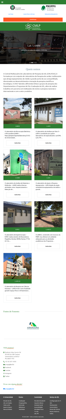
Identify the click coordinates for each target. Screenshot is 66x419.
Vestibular (22, 409)
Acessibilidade (38, 407)
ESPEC (17, 229)
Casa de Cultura (38, 403)
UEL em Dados (7, 403)
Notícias (11, 14)
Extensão (21, 405)
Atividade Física (38, 409)
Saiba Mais (17, 143)
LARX (48, 126)
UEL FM (36, 413)
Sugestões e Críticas (29, 14)
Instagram (8, 373)
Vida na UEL (6, 405)
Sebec (51, 413)
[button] (2, 47)
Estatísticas (33, 19)
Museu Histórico (54, 411)
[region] (33, 47)
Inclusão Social (38, 405)
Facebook (8, 367)
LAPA (48, 178)
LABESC (48, 229)
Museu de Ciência (55, 409)
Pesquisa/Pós (23, 403)
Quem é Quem (7, 407)
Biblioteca (22, 407)
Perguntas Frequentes (51, 14)
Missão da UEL (7, 401)
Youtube (7, 370)
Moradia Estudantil (39, 401)
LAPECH (17, 281)
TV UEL (36, 411)
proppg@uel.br (9, 364)
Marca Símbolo (7, 409)
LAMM (17, 178)
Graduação (22, 401)
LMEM (17, 126)
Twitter (7, 376)
